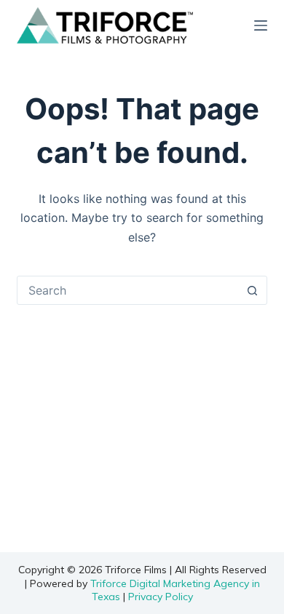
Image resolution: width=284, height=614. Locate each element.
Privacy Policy (160, 596)
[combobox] (127, 290)
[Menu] (260, 25)
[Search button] (253, 290)
